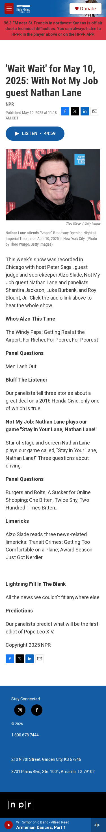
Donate (88, 8)
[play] (8, 825)
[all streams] (98, 825)
